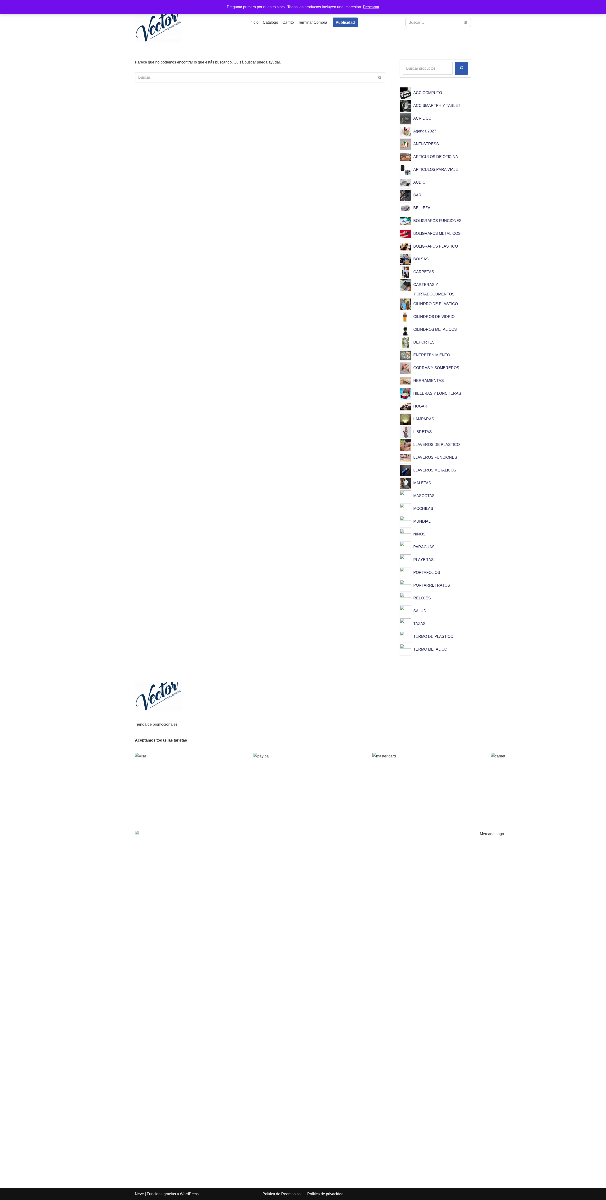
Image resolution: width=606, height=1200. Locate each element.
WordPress (189, 1194)
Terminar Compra (312, 22)
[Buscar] (465, 22)
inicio (254, 22)
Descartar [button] (371, 7)
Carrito (288, 22)
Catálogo (270, 22)
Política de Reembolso (282, 1194)
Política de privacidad (325, 1194)
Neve (139, 1194)
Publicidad (345, 22)
